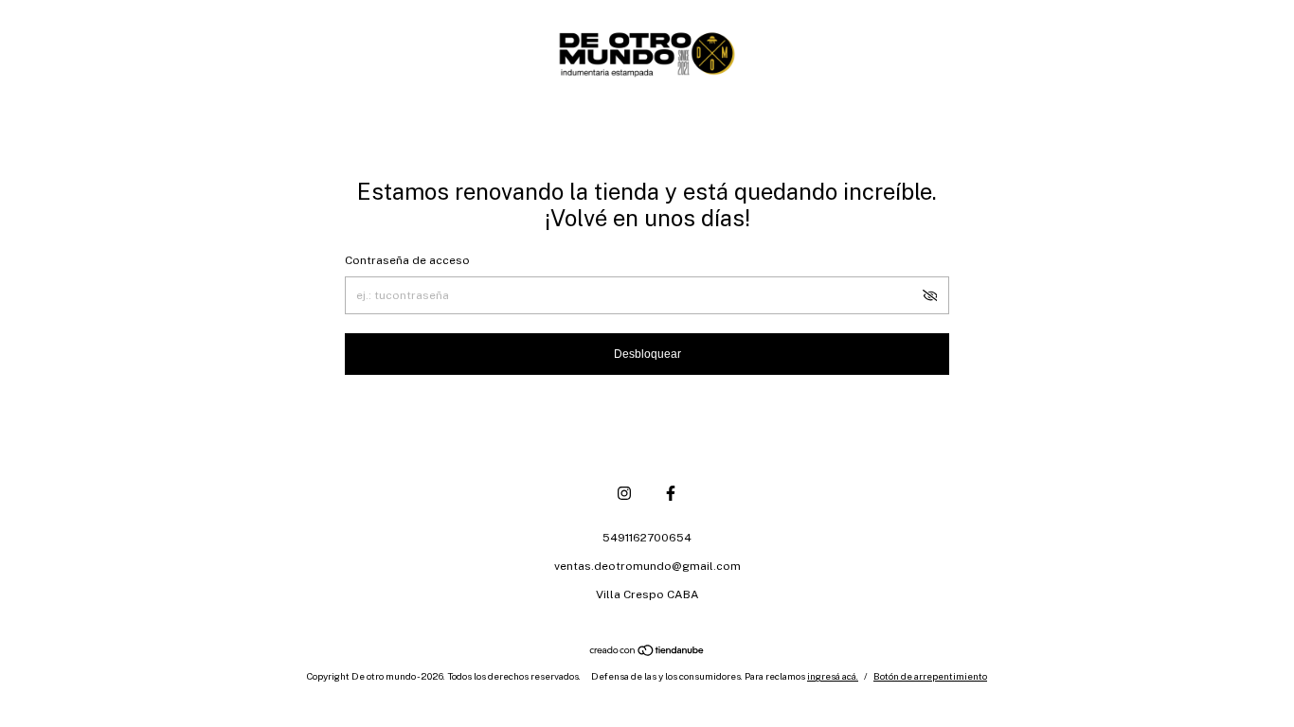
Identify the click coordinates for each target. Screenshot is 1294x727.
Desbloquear (647, 354)
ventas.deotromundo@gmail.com (647, 566)
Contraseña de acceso (407, 260)
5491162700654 (647, 537)
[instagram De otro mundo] (624, 493)
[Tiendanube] (647, 652)
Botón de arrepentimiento (930, 676)
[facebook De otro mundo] (670, 493)
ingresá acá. (832, 676)
